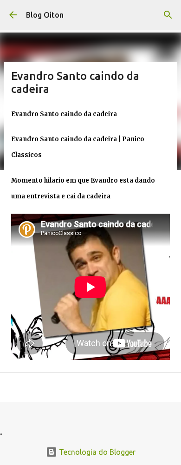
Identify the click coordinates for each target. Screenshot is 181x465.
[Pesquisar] (168, 15)
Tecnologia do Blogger (96, 452)
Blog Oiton (45, 15)
